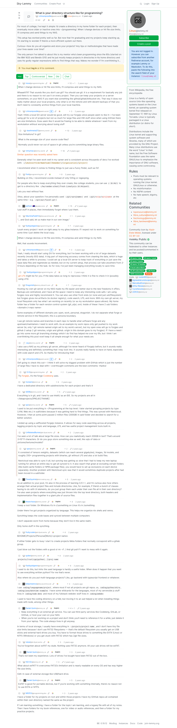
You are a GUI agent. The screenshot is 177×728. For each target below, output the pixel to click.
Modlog (148, 274)
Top (27, 76)
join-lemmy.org (152, 723)
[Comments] (29, 16)
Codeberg (48, 375)
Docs (132, 723)
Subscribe (144, 38)
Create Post (55, 3)
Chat (67, 76)
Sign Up (155, 3)
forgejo (25, 375)
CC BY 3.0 (134, 236)
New (50, 76)
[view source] (53, 20)
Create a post (144, 44)
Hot (20, 76)
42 (39, 20)
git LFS (21, 276)
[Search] (141, 3)
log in (34, 68)
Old (57, 76)
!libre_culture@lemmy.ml (145, 215)
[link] (44, 20)
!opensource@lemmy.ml (145, 212)
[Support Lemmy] (64, 3)
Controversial (38, 76)
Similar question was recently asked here (37, 154)
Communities (40, 3)
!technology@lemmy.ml (144, 218)
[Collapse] (19, 83)
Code (140, 723)
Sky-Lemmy (24, 3)
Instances (123, 723)
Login (146, 3)
